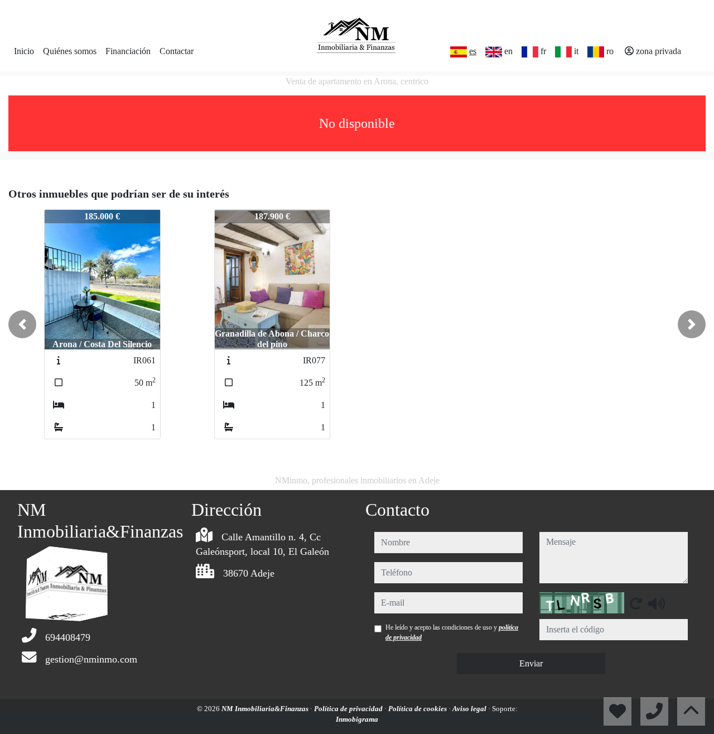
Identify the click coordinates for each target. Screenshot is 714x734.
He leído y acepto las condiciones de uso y (451, 632)
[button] (22, 324)
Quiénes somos (70, 51)
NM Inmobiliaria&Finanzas (265, 708)
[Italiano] (563, 51)
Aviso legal (470, 708)
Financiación (128, 51)
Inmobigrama (357, 719)
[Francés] (530, 51)
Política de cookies (418, 708)
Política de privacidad (349, 708)
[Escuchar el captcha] (656, 603)
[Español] (458, 51)
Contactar (177, 51)
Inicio (24, 51)
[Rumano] (595, 51)
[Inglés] (493, 51)
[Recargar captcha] (636, 603)
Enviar (531, 663)
